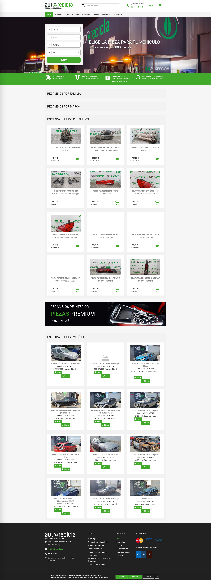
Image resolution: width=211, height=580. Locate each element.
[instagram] (143, 554)
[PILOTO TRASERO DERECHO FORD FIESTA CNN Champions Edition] (66, 226)
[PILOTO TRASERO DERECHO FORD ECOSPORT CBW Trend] (105, 223)
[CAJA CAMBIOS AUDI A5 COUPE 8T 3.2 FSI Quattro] (145, 136)
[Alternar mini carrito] (159, 5)
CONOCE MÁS (61, 321)
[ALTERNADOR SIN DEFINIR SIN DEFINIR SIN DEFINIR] (66, 136)
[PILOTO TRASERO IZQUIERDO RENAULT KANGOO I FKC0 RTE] (105, 267)
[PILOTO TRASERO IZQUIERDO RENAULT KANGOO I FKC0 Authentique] (66, 267)
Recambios (59, 14)
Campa (70, 14)
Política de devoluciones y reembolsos (97, 553)
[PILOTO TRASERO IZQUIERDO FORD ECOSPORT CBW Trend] (145, 223)
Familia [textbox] (56, 45)
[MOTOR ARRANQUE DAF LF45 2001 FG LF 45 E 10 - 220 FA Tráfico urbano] (105, 136)
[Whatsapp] (151, 6)
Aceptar (121, 576)
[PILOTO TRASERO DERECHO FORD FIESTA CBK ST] (105, 179)
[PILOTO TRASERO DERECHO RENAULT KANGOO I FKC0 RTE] (145, 267)
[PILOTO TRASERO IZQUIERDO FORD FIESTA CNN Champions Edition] (145, 182)
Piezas (66, 376)
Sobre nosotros (83, 14)
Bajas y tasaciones (102, 14)
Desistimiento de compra (97, 565)
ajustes (105, 578)
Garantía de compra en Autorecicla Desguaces (100, 559)
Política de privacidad (96, 545)
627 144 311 (137, 6)
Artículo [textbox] (56, 52)
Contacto (118, 14)
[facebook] (138, 554)
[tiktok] (149, 554)
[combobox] (64, 29)
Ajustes (148, 576)
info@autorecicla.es (55, 549)
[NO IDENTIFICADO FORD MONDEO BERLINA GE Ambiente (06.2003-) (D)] (66, 179)
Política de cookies (95, 549)
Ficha (59, 372)
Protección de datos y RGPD (98, 542)
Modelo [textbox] (56, 37)
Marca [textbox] (55, 30)
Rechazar (135, 576)
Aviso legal (92, 539)
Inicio (49, 14)
